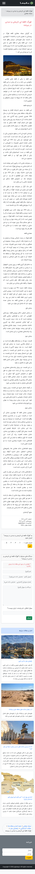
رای (30, 546)
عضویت (28, 857)
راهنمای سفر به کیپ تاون (25, 661)
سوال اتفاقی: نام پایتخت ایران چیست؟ (19, 608)
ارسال (29, 618)
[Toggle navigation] (4, 3)
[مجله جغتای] (26, 3)
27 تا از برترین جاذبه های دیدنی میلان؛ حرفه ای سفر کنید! (17, 748)
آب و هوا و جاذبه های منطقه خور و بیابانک (20, 709)
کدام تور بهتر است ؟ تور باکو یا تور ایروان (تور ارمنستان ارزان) (20, 798)
